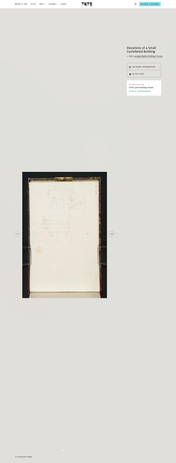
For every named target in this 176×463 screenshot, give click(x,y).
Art (41, 4)
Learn (52, 4)
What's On (21, 4)
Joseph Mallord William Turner (148, 56)
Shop (63, 4)
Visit (33, 4)
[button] (134, 4)
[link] (23, 457)
